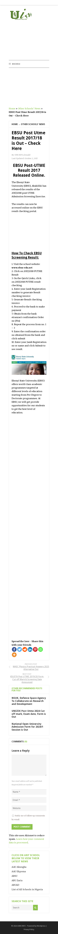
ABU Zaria (17, 880)
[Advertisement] (29, 40)
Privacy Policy (29, 929)
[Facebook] (14, 649)
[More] (14, 654)
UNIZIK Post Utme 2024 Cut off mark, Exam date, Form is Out (29, 713)
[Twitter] (19, 649)
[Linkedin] (30, 649)
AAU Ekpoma (19, 871)
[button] (16, 64)
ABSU (14, 876)
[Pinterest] (35, 649)
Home (12, 108)
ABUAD (15, 885)
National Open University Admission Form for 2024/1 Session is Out (27, 726)
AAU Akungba (19, 867)
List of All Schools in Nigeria (27, 889)
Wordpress (41, 926)
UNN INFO (22, 926)
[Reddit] (24, 649)
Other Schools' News (29, 108)
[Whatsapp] (40, 649)
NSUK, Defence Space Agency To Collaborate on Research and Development (29, 701)
